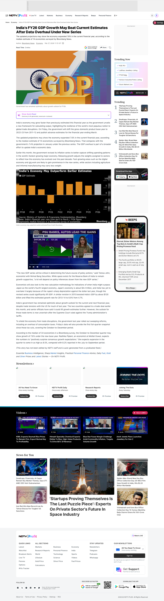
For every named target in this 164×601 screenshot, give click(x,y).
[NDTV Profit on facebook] (18, 587)
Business (59, 15)
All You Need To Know (28, 387)
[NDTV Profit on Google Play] (122, 586)
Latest (41, 15)
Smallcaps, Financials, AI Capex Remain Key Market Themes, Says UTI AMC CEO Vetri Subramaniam (31, 480)
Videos (74, 558)
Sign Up (129, 556)
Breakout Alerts (25, 554)
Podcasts (93, 554)
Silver (22, 356)
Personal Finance (105, 15)
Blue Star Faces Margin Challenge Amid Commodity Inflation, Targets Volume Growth (98, 439)
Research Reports (81, 15)
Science (56, 558)
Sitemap (52, 597)
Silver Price (58, 561)
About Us (19, 597)
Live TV (33, 15)
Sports (74, 554)
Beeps (93, 15)
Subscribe (24, 396)
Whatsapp (94, 558)
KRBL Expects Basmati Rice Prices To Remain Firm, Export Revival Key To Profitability (31, 439)
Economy (68, 15)
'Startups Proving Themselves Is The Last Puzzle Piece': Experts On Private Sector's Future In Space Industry (81, 506)
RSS (59, 597)
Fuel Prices (76, 561)
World (37, 554)
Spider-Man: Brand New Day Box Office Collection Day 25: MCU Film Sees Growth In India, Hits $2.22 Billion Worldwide (131, 482)
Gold (108, 353)
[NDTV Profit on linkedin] (30, 587)
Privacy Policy (42, 597)
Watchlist (23, 550)
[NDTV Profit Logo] (28, 535)
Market (53, 353)
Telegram (93, 550)
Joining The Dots (126, 387)
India (73, 550)
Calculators (40, 565)
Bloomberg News (28, 43)
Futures (22, 561)
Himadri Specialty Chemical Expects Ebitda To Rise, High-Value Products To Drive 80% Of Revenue (65, 439)
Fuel (103, 353)
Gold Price (39, 561)
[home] (18, 14)
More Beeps (130, 288)
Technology (58, 554)
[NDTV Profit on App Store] (139, 586)
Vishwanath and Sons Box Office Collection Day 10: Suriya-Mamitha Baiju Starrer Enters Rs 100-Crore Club (131, 511)
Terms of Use (30, 597)
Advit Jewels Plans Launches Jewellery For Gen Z (129, 438)
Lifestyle (38, 558)
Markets (50, 15)
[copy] (110, 47)
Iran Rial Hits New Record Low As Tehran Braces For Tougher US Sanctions (29, 508)
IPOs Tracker (24, 568)
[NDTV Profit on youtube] (34, 587)
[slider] (63, 264)
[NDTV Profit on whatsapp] (39, 587)
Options (22, 565)
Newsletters (95, 547)
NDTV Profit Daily (59, 387)
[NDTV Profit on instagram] (26, 587)
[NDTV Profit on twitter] (22, 587)
